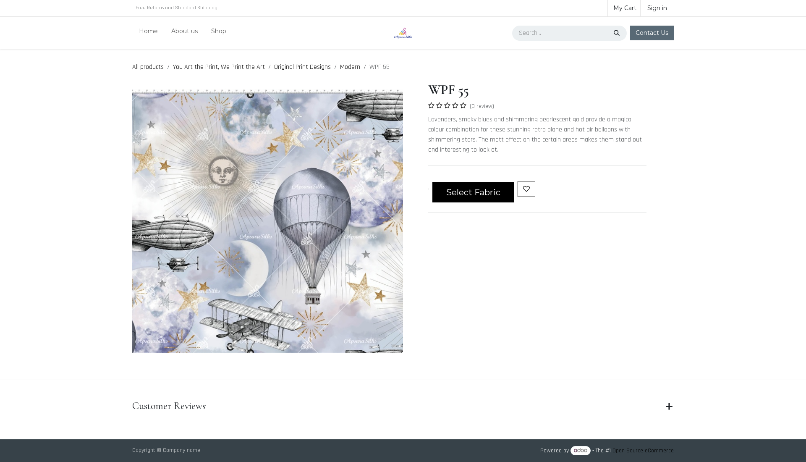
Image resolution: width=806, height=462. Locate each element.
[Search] (617, 33)
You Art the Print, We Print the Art (219, 67)
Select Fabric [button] (473, 192)
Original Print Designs (302, 67)
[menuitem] (148, 33)
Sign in (657, 8)
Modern (350, 67)
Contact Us (652, 33)
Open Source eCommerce (643, 450)
